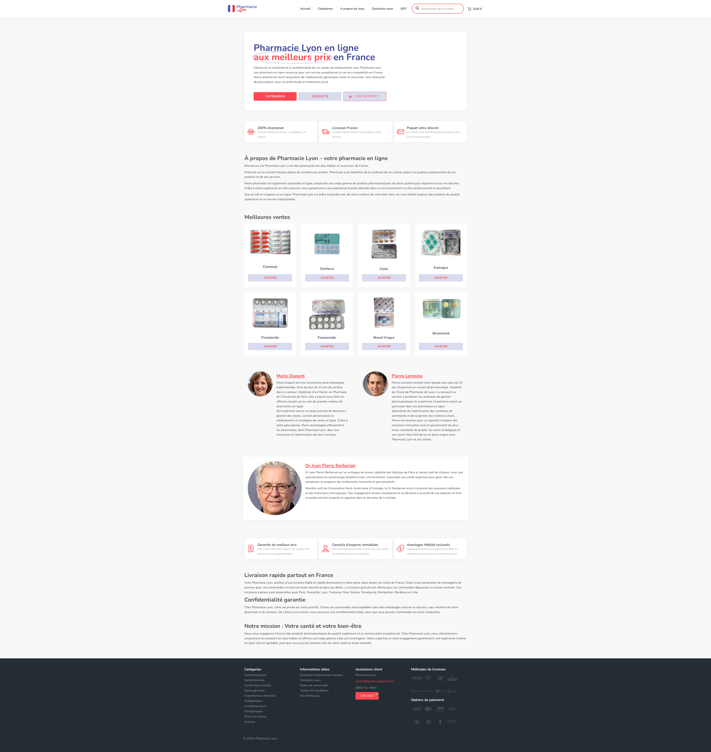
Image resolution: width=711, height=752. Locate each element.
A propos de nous (352, 9)
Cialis (384, 269)
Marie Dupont (290, 376)
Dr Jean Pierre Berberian (330, 466)
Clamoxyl (270, 266)
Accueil (305, 9)
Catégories (325, 9)
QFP (403, 9)
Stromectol (441, 333)
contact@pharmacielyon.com (375, 681)
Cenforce (327, 268)
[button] (364, 96)
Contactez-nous (382, 9)
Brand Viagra (383, 337)
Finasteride (270, 337)
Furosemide (327, 337)
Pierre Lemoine (407, 376)
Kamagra (441, 267)
